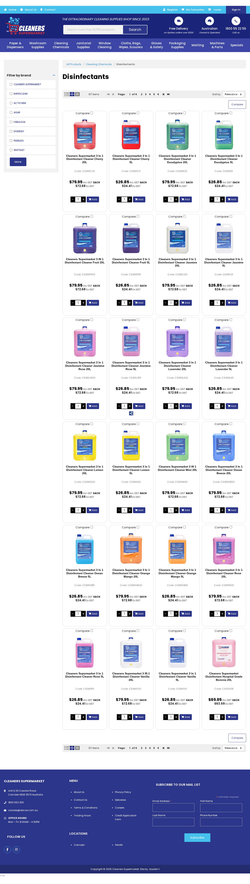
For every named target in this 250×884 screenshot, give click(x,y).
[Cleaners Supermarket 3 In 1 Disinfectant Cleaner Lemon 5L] (131, 445)
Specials (236, 45)
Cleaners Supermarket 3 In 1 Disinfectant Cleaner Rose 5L (84, 675)
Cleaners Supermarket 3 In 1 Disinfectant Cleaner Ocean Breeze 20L (224, 470)
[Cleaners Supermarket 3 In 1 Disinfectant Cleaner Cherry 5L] (131, 134)
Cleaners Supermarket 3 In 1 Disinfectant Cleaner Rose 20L (224, 573)
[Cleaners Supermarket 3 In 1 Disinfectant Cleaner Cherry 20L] (85, 134)
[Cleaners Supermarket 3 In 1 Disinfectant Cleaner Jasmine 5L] (224, 238)
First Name (206, 801)
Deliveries (120, 800)
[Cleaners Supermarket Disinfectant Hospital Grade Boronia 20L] (224, 652)
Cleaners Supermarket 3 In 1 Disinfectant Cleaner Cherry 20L (84, 159)
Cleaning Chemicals (99, 64)
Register (172, 10)
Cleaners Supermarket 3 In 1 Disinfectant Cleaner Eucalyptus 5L (224, 159)
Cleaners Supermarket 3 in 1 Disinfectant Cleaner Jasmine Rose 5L (131, 366)
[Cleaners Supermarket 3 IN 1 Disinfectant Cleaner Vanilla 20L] (131, 652)
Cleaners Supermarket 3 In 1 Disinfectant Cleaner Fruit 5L (131, 261)
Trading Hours (82, 815)
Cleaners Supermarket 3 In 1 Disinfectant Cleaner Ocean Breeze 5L (84, 573)
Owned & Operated (209, 30)
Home (12, 10)
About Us (31, 10)
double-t (154, 869)
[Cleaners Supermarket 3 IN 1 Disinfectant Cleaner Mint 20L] (177, 445)
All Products (73, 64)
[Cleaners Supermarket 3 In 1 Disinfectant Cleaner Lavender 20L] (177, 341)
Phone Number (208, 815)
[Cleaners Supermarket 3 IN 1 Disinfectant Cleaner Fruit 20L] (85, 238)
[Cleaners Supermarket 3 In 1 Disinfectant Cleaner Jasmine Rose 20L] (85, 341)
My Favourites (195, 10)
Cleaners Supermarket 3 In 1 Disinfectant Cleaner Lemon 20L (84, 470)
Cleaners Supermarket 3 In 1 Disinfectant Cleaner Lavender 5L (224, 366)
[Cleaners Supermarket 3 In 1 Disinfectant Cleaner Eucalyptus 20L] (177, 134)
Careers (119, 807)
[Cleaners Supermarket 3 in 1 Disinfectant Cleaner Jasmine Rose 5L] (131, 341)
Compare (83, 113)
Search (135, 29)
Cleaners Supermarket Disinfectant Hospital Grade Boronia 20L (223, 677)
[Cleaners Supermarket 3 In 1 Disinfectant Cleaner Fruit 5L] (131, 238)
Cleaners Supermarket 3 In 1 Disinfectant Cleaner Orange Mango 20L (131, 573)
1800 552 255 (16, 802)
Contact (49, 10)
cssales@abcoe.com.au (23, 810)
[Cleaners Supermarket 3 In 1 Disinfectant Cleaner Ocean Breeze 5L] (85, 548)
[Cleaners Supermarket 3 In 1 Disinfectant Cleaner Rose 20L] (224, 548)
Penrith (119, 845)
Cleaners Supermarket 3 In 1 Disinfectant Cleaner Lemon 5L (131, 470)
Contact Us (80, 800)
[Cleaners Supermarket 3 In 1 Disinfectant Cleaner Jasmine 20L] (177, 238)
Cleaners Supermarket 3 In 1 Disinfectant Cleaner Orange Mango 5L (177, 573)
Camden (79, 845)
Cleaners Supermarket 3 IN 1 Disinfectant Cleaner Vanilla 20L (131, 677)
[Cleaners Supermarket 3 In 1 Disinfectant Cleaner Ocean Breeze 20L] (224, 445)
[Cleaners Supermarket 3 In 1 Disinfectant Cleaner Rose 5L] (85, 652)
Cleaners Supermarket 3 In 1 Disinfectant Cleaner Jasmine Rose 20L (84, 366)
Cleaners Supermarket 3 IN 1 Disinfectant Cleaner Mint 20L (177, 468)
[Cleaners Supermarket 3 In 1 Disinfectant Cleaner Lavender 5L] (224, 341)
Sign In (236, 10)
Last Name (159, 815)
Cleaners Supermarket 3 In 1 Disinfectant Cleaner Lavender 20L (177, 366)
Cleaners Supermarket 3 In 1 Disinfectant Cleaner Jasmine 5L (223, 262)
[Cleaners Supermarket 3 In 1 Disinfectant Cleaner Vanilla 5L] (177, 652)
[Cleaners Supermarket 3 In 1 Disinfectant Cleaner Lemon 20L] (85, 445)
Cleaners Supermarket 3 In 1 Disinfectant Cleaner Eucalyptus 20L (177, 159)
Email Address (162, 801)
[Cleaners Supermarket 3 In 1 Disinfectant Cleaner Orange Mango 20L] (131, 548)
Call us (236, 30)
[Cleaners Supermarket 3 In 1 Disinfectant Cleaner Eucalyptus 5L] (224, 134)
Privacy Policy (123, 792)
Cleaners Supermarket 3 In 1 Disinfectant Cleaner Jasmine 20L (177, 262)
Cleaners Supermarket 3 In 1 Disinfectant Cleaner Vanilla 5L (177, 677)
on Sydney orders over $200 (178, 30)
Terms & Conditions (85, 807)
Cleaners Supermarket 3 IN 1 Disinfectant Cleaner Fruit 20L (85, 261)
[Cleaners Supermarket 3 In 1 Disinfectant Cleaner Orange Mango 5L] (177, 548)
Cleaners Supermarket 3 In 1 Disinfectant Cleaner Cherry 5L (131, 159)
